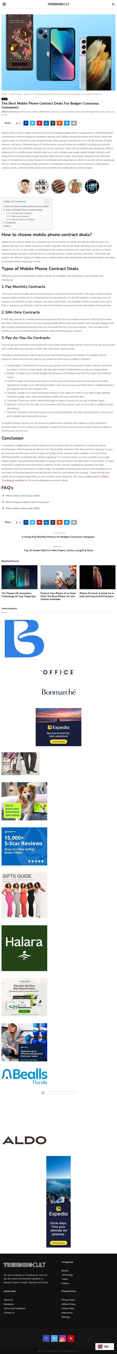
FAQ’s (8, 226)
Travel (65, 1279)
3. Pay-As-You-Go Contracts (22, 219)
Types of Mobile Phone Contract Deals (24, 209)
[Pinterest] (70, 1338)
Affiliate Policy (68, 1304)
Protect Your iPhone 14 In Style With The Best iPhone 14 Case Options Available (58, 596)
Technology (67, 1274)
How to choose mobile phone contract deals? (27, 206)
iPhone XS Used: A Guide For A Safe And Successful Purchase (97, 595)
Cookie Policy (68, 1308)
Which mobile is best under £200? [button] (23, 495)
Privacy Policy (68, 1299)
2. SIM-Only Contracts (19, 216)
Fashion (65, 1283)
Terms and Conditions (14, 1308)
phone (4, 99)
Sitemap (66, 1317)
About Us (8, 1299)
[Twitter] (54, 1338)
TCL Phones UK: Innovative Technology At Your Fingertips (19, 595)
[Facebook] (46, 1338)
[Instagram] (62, 1338)
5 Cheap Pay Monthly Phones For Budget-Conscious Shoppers (58, 537)
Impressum (67, 1312)
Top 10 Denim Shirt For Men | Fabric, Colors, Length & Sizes (58, 550)
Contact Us (9, 1312)
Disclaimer (9, 1304)
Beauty (65, 1270)
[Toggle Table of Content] (45, 202)
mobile (19, 445)
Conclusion (10, 222)
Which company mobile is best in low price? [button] (27, 502)
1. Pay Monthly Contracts (21, 213)
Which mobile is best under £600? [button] (23, 508)
